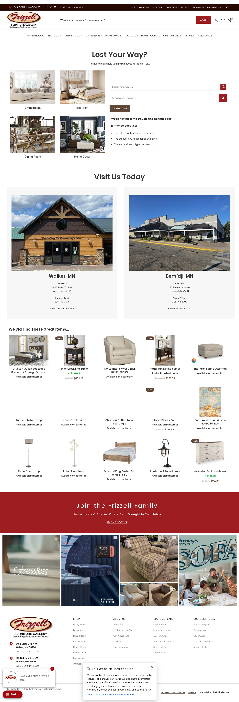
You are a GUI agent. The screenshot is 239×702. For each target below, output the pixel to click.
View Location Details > (62, 308)
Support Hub (200, 647)
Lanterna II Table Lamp (165, 471)
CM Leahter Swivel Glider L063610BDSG (119, 370)
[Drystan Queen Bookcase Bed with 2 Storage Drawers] (29, 350)
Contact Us (159, 652)
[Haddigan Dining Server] (165, 350)
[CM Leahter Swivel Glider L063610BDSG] (119, 350)
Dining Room (79, 635)
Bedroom (78, 630)
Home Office (79, 647)
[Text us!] (12, 695)
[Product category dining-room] (32, 138)
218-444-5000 (179, 301)
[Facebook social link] (47, 7)
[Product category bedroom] (82, 90)
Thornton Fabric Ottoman (210, 368)
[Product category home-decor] (82, 138)
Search (204, 20)
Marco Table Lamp (74, 420)
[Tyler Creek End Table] (74, 350)
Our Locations (120, 647)
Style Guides (200, 635)
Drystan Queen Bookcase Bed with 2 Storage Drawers (28, 370)
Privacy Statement (162, 641)
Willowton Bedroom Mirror (210, 471)
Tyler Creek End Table (74, 368)
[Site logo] (24, 19)
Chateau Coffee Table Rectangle (119, 421)
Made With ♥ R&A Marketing (214, 692)
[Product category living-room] (32, 90)
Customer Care (163, 618)
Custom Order (160, 635)
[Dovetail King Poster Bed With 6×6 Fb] (119, 453)
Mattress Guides (202, 641)
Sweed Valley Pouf (164, 420)
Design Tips (199, 630)
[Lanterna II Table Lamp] (165, 453)
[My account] (216, 20)
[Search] (223, 98)
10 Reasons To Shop (123, 630)
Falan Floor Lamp (74, 471)
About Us (119, 618)
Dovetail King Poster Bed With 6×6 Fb (119, 472)
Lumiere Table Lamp (29, 420)
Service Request (201, 624)
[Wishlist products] (223, 20)
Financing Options (162, 630)
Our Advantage (121, 635)
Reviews (117, 641)
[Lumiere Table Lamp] (29, 402)
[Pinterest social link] (55, 7)
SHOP (76, 618)
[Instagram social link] (51, 7)
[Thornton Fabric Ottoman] (210, 350)
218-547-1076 (62, 301)
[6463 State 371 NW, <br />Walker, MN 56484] (11, 644)
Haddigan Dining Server (165, 368)
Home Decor (79, 652)
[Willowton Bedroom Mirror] (210, 453)
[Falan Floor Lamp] (74, 453)
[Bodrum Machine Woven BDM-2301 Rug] (210, 402)
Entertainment (80, 641)
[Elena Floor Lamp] (29, 453)
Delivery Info (160, 624)
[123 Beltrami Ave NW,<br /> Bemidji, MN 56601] (11, 658)
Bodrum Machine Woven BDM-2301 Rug (210, 421)
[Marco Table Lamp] (74, 402)
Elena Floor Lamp (29, 471)
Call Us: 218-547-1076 (27, 651)
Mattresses (79, 658)
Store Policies (160, 647)
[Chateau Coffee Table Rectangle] (119, 402)
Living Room (79, 624)
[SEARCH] (223, 87)
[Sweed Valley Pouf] (165, 402)
